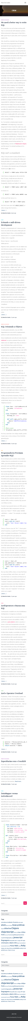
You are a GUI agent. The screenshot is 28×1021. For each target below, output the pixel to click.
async (21, 922)
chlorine (7, 928)
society (21, 948)
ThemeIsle (19, 1017)
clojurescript (7, 932)
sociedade (16, 948)
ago (13, 213)
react (20, 945)
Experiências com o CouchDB (13, 761)
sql (2, 950)
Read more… (18, 781)
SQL (2, 450)
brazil (2, 928)
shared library (10, 948)
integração (8, 937)
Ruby (2, 219)
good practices (20, 934)
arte (19, 922)
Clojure (15, 928)
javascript (18, 937)
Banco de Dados (5, 19)
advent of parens (13, 922)
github (14, 934)
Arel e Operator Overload (12, 693)
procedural (22, 942)
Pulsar (12, 946)
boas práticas (18, 925)
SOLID (24, 948)
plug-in (18, 942)
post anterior (11, 622)
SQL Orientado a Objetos (11, 327)
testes (6, 950)
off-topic (23, 940)
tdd (4, 950)
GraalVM (3, 937)
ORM (15, 943)
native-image (17, 940)
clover (15, 932)
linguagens (5, 940)
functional (10, 934)
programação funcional (5, 945)
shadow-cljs (3, 948)
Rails (16, 946)
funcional (6, 934)
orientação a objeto (7, 943)
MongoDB (12, 940)
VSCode (13, 950)
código (19, 932)
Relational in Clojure (20, 143)
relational (3, 340)
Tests (9, 950)
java (12, 937)
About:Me (14, 1013)
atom (3, 925)
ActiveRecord (4, 922)
